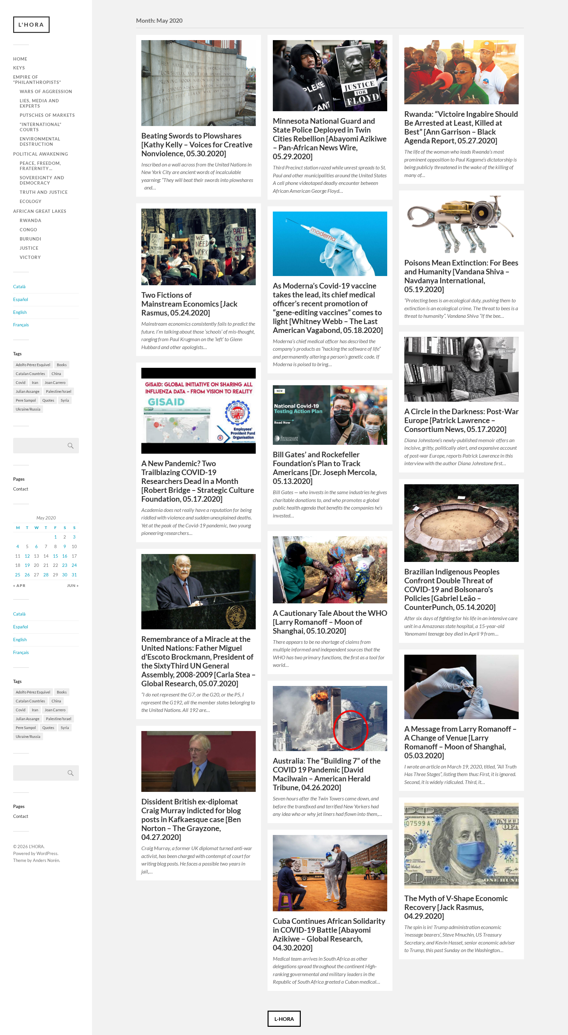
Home (20, 59)
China (56, 373)
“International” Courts (40, 127)
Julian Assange (27, 391)
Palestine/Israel (58, 391)
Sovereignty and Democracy (42, 180)
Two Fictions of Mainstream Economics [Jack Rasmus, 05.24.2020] (189, 303)
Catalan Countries (30, 373)
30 (64, 574)
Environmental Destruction (40, 141)
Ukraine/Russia (28, 409)
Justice (29, 248)
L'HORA (31, 24)
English (20, 312)
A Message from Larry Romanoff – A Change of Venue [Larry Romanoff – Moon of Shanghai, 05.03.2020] (460, 742)
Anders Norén (46, 860)
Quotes (48, 400)
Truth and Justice (44, 192)
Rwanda (30, 220)
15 (55, 556)
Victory (30, 257)
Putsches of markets (47, 115)
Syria (65, 400)
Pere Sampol (26, 400)
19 (27, 565)
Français (21, 324)
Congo (28, 229)
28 (46, 574)
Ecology (31, 201)
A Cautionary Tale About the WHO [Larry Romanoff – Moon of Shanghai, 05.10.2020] (330, 622)
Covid (20, 382)
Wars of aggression (46, 91)
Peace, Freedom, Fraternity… (40, 166)
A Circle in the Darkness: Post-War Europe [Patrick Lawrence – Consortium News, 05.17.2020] (461, 420)
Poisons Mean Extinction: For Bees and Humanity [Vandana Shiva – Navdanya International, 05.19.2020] (461, 276)
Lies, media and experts (39, 103)
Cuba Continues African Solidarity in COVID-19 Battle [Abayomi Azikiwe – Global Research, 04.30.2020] (329, 934)
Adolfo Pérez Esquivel (33, 365)
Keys (19, 67)
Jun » (73, 585)
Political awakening (40, 154)
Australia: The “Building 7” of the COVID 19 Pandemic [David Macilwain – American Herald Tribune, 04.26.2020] (327, 774)
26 (27, 574)
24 (74, 565)
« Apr (19, 585)
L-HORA (284, 1019)
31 (74, 574)
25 (17, 574)
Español (20, 299)
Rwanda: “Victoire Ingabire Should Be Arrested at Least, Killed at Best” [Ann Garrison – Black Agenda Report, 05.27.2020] (461, 127)
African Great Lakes (39, 211)
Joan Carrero (55, 382)
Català (19, 286)
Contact (20, 489)
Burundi (30, 238)
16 (64, 556)
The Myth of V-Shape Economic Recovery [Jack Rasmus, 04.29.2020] (456, 907)
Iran (35, 382)
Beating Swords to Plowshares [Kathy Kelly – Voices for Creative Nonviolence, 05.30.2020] (196, 144)
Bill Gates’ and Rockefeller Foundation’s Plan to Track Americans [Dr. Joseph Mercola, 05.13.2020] (325, 468)
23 (64, 565)
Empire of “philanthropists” (37, 79)
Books (62, 365)
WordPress (47, 853)
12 (27, 556)
